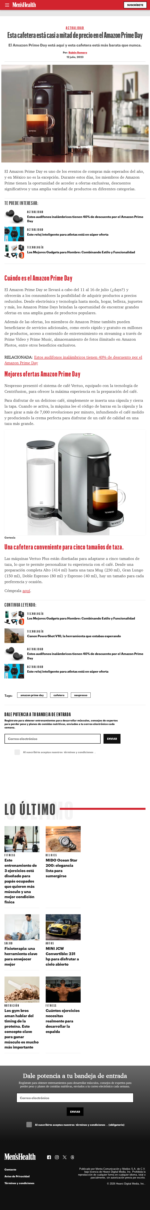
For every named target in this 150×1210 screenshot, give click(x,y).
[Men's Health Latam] (24, 5)
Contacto (10, 1169)
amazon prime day (32, 695)
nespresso (80, 695)
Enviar (112, 738)
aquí (26, 590)
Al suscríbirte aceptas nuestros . (67, 752)
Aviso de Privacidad (16, 1176)
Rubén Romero (78, 52)
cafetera (59, 695)
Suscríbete (135, 5)
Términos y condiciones (19, 1183)
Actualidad (75, 27)
